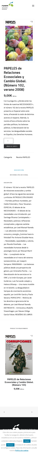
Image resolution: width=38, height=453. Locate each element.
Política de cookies (21, 450)
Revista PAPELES (23, 157)
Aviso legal (24, 429)
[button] (33, 5)
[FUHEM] (6, 6)
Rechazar (10, 445)
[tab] (19, 175)
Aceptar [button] (27, 441)
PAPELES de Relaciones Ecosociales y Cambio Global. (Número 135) (19, 382)
